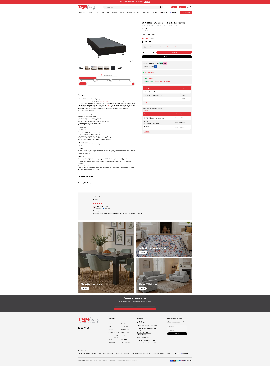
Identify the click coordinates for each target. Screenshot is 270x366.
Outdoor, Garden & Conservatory (93, 353)
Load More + (146, 102)
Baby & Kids (126, 353)
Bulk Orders (124, 339)
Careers (123, 321)
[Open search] (163, 199)
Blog (109, 326)
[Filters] (167, 199)
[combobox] (133, 7)
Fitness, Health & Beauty (108, 353)
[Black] (148, 34)
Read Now (143, 252)
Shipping (95, 360)
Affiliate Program (125, 332)
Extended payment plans (148, 66)
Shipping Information (113, 332)
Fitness (96, 12)
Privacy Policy (89, 360)
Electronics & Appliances (136, 353)
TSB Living (83, 360)
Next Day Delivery (113, 335)
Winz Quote (111, 342)
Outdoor (90, 12)
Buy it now (166, 56)
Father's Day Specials (186, 12)
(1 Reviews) (151, 38)
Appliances (114, 12)
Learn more (145, 110)
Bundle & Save (145, 12)
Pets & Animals (118, 353)
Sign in (168, 47)
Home (79, 17)
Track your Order (125, 329)
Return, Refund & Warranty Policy (124, 360)
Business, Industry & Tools (133, 12)
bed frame (109, 105)
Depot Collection (125, 342)
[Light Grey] (144, 34)
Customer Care (112, 329)
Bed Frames (98, 17)
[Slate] (153, 34)
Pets (103, 12)
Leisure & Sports (147, 353)
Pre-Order (154, 12)
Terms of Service (111, 360)
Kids (108, 12)
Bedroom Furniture (92, 17)
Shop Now (85, 288)
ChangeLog (134, 360)
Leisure (122, 12)
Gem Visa (123, 324)
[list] (106, 43)
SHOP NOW (147, 2)
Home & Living (81, 12)
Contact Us (111, 324)
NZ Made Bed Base (105, 102)
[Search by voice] (160, 7)
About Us (143, 288)
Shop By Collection (82, 351)
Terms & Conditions (103, 360)
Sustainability (124, 326)
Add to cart (174, 52)
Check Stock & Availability (150, 72)
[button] (190, 7)
